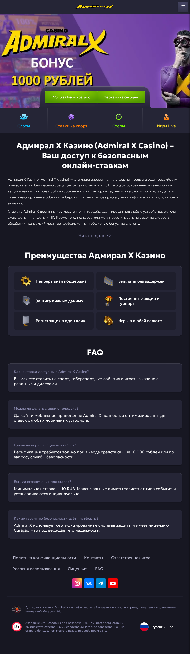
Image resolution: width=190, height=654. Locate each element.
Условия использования (36, 568)
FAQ (99, 568)
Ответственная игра (130, 557)
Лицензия (77, 568)
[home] (95, 7)
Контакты (93, 557)
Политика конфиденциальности (44, 557)
